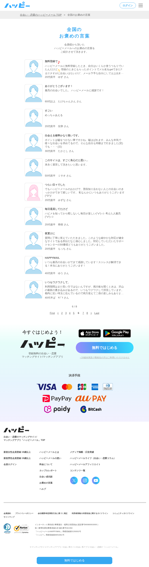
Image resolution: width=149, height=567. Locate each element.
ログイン (128, 5)
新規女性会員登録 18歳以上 (17, 452)
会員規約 (7, 513)
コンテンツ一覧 (77, 470)
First (52, 313)
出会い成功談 (46, 476)
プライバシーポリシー (24, 513)
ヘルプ (42, 489)
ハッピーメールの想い (50, 458)
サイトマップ (9, 517)
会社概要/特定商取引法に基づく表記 (52, 513)
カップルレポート (48, 470)
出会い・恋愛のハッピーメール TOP (41, 14)
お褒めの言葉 (46, 483)
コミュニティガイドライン (123, 513)
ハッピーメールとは (49, 452)
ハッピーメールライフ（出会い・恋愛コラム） (93, 458)
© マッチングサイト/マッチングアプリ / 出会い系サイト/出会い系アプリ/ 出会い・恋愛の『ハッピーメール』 (74, 547)
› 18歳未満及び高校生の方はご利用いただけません (105, 357)
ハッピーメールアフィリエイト (85, 464)
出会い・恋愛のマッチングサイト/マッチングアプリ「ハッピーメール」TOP (24, 438)
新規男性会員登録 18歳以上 (17, 458)
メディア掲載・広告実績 (82, 452)
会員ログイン (10, 464)
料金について (46, 464)
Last (96, 313)
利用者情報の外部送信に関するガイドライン (90, 513)
